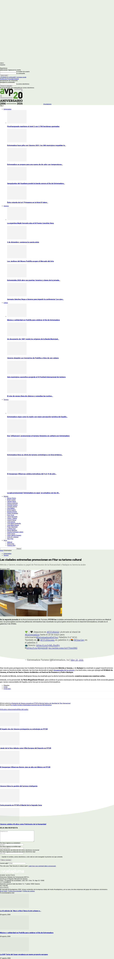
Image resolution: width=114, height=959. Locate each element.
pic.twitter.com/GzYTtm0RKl (62, 647)
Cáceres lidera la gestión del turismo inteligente (18, 786)
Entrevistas (10, 544)
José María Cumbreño (14, 523)
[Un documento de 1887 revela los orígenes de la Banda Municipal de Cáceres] (17, 335)
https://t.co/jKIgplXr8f (37, 647)
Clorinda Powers (12, 505)
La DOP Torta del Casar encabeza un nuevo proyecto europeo (24, 954)
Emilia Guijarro (11, 510)
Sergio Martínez (12, 530)
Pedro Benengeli (12, 527)
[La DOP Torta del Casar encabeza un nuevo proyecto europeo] (14, 951)
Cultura (6, 303)
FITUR (5, 687)
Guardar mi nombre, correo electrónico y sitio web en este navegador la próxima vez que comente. (32, 857)
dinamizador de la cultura (64, 670)
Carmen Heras (11, 501)
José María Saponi (13, 525)
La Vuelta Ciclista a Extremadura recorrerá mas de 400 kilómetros (31, 705)
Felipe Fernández (12, 513)
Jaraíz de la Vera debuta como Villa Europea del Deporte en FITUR (25, 748)
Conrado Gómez (12, 506)
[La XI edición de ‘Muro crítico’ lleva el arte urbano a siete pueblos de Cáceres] (14, 907)
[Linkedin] (22, 695)
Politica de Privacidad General (9, 79)
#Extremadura (32, 634)
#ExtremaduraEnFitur (47, 637)
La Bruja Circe (11, 528)
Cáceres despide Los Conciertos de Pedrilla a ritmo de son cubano (33, 358)
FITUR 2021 (7, 689)
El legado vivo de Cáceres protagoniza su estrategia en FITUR (24, 729)
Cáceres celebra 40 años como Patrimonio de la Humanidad (23, 824)
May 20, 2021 (77, 659)
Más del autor (22, 709)
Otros (5, 540)
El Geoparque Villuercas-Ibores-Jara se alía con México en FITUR (25, 767)
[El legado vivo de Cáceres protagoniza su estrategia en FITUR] (9, 725)
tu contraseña (20, 73)
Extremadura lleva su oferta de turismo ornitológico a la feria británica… (35, 455)
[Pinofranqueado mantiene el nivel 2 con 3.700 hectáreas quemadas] (17, 123)
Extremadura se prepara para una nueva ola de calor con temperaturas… (35, 164)
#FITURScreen (47, 639)
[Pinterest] (16, 695)
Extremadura (7, 109)
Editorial (9, 542)
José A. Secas (11, 520)
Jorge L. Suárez (12, 518)
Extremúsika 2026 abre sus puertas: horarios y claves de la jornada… (33, 280)
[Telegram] (35, 695)
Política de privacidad (15, 891)
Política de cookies (29, 891)
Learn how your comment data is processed (42, 866)
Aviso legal (3, 891)
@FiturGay (79, 639)
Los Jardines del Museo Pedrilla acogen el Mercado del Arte (30, 261)
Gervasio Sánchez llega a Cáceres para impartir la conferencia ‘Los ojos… (35, 299)
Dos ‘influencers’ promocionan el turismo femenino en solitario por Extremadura (38, 436)
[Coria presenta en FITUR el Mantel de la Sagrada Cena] (9, 802)
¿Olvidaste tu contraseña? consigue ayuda (13, 77)
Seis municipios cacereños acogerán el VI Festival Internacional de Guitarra (36, 377)
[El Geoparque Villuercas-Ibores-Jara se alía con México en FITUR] (9, 763)
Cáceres (6, 206)
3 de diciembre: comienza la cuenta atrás (23, 242)
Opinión (6, 496)
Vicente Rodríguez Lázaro (15, 532)
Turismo (6, 399)
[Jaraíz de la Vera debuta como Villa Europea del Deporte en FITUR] (9, 744)
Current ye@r (4, 863)
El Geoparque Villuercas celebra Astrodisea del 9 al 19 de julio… (31, 474)
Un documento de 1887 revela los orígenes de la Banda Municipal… (33, 339)
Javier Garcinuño (12, 517)
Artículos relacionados (8, 709)
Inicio (1, 550)
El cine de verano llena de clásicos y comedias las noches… (30, 396)
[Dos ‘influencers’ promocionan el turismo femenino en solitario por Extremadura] (17, 432)
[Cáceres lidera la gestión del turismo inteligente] (9, 783)
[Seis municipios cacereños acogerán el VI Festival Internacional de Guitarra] (17, 373)
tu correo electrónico (22, 84)
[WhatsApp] (29, 695)
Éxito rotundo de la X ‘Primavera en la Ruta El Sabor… (27, 202)
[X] (9, 695)
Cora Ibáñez (11, 508)
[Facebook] (3, 695)
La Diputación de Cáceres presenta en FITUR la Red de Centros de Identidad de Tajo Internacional (40, 703)
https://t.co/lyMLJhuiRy (48, 645)
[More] (41, 695)
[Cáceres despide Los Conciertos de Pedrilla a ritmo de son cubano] (17, 354)
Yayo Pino (10, 539)
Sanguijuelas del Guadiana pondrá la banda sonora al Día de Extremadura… (36, 183)
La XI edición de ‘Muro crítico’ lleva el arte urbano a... (20, 911)
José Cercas (11, 522)
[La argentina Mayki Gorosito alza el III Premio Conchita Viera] (17, 220)
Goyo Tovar (10, 515)
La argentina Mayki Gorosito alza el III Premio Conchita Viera (30, 223)
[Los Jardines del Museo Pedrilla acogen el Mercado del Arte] (17, 258)
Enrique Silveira (12, 511)
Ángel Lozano (11, 500)
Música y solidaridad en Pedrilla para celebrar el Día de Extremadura (33, 320)
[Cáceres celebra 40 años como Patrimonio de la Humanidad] (9, 821)
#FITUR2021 (53, 631)
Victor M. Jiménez (12, 537)
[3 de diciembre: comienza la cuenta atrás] (17, 239)
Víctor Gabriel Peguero (14, 535)
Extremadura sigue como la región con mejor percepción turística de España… (37, 417)
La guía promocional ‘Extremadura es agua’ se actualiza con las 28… (33, 493)
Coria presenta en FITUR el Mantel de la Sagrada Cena (21, 805)
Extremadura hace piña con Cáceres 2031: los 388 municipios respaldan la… (36, 145)
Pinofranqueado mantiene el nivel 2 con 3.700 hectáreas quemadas (33, 126)
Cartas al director (12, 503)
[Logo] (1, 106)
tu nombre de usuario (23, 71)
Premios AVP (11, 545)
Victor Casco (11, 533)
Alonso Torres (11, 498)
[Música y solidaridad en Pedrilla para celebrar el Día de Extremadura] (17, 316)
